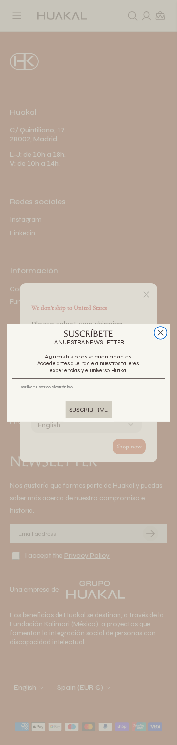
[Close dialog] (160, 332)
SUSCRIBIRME (88, 409)
